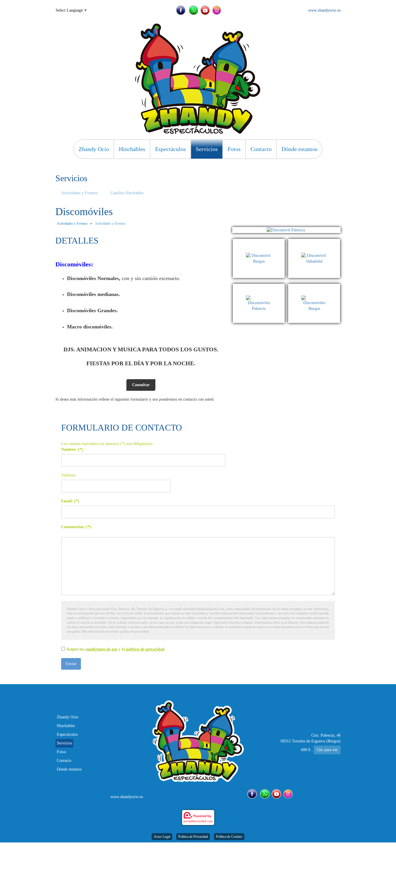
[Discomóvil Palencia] (286, 230)
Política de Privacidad (193, 837)
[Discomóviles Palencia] (260, 286)
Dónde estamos (299, 149)
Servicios (207, 149)
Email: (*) (70, 501)
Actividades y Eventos (79, 193)
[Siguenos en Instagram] (217, 10)
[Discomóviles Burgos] (314, 286)
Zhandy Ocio (94, 149)
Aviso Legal (162, 837)
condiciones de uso (101, 649)
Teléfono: (69, 475)
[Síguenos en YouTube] (205, 10)
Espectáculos (170, 149)
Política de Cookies (229, 837)
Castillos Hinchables (126, 193)
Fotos (234, 149)
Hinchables (132, 149)
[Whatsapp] (193, 10)
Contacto (261, 149)
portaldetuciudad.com (198, 821)
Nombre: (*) (72, 449)
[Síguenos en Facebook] (181, 10)
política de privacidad (145, 649)
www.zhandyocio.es (324, 10)
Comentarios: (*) (76, 527)
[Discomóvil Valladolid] (314, 241)
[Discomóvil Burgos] (260, 241)
